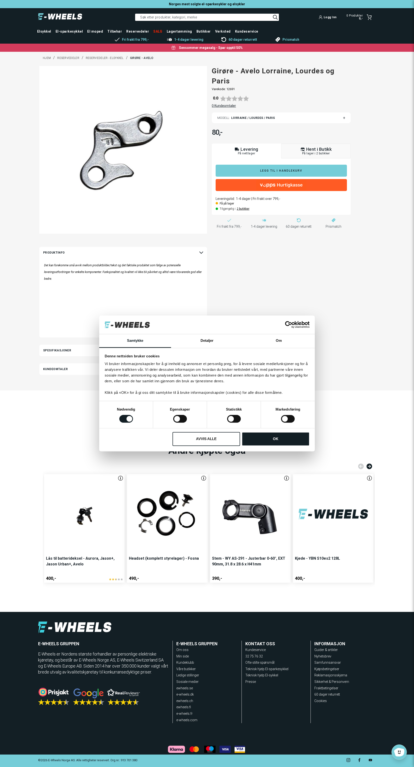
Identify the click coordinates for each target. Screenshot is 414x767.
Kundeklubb (185, 662)
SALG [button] (157, 31)
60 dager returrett (327, 694)
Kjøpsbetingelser (326, 669)
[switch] (180, 419)
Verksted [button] (223, 31)
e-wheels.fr (184, 713)
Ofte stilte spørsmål (260, 662)
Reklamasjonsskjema (330, 675)
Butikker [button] (203, 31)
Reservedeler (68, 58)
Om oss (182, 650)
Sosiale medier (187, 682)
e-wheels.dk (185, 694)
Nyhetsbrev (322, 656)
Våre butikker (186, 669)
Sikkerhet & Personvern (331, 682)
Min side (182, 656)
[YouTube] (370, 760)
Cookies (320, 701)
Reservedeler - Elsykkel (105, 58)
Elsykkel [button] (44, 31)
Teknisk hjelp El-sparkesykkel (266, 669)
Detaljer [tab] (207, 340)
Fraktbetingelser (326, 688)
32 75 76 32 (254, 656)
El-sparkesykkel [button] (69, 31)
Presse (250, 682)
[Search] (275, 17)
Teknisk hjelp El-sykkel (261, 675)
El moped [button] (95, 31)
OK (275, 439)
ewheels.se (184, 688)
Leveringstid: (225, 199)
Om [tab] (279, 340)
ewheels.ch (184, 701)
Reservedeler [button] (137, 31)
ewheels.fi (183, 707)
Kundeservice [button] (246, 31)
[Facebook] (359, 760)
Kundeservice (255, 650)
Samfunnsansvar (327, 662)
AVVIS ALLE (206, 439)
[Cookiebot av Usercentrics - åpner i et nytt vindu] (289, 324)
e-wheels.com (186, 720)
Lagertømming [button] (179, 31)
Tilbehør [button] (114, 31)
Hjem (47, 58)
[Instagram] (348, 760)
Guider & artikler (326, 650)
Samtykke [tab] (135, 340)
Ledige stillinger (187, 675)
